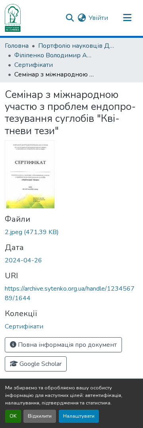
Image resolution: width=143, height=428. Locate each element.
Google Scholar (40, 364)
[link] (71, 232)
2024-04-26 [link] (23, 260)
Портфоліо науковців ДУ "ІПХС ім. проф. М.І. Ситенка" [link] (78, 45)
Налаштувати (79, 416)
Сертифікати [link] (33, 65)
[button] (13, 18)
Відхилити (40, 416)
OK (13, 416)
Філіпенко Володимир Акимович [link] (54, 55)
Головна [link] (17, 45)
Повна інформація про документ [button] (66, 344)
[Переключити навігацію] (127, 17)
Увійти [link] (98, 18)
